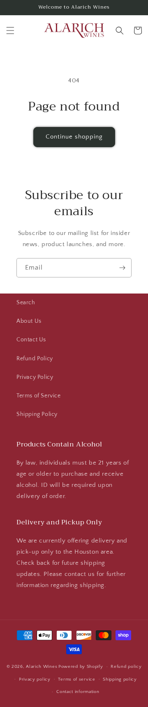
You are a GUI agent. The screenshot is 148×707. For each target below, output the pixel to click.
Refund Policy (34, 358)
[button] (10, 30)
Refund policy (126, 666)
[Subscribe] (122, 267)
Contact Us (31, 339)
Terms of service (76, 679)
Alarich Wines (41, 666)
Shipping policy (120, 679)
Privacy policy (35, 679)
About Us (29, 321)
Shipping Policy (37, 414)
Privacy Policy (34, 377)
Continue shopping (74, 136)
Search (25, 302)
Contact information (77, 691)
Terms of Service (38, 395)
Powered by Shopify (80, 666)
